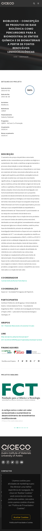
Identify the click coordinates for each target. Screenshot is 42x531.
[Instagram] (17, 462)
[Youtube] (22, 462)
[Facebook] (8, 462)
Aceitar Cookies (21, 517)
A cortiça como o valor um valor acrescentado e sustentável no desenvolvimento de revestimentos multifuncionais (18, 414)
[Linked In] (3, 462)
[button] (14, 427)
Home (15, 57)
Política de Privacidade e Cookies (21, 522)
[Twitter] (12, 462)
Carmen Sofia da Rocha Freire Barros (14, 281)
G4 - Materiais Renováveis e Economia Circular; (17, 326)
